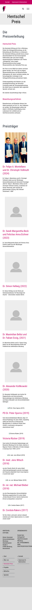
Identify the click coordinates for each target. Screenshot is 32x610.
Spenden (6, 575)
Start (5, 556)
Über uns (6, 560)
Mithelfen (6, 571)
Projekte (6, 567)
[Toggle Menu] (28, 9)
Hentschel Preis (8, 564)
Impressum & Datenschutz (22, 561)
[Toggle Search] (23, 9)
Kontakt (20, 556)
